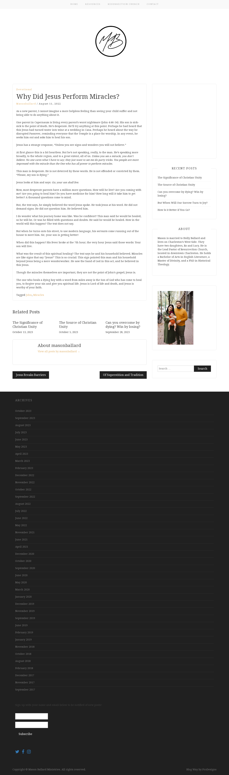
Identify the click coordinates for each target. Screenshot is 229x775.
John (29, 295)
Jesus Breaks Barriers (31, 375)
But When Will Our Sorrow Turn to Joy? (183, 202)
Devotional (24, 89)
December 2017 (24, 675)
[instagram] (29, 752)
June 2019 (21, 625)
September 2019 (25, 618)
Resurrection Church (124, 4)
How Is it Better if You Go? (174, 209)
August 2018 (23, 661)
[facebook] (24, 752)
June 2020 (21, 575)
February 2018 (24, 668)
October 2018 (23, 653)
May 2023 (21, 446)
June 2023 (21, 439)
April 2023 (21, 453)
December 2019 (24, 603)
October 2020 (23, 561)
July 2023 (21, 432)
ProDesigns (209, 769)
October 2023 (23, 410)
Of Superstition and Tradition (123, 375)
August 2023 (23, 425)
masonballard (26, 103)
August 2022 (23, 503)
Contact (153, 4)
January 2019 (23, 639)
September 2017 (25, 689)
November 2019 (25, 611)
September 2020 (25, 568)
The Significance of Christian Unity (180, 177)
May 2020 (21, 582)
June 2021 (21, 539)
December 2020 (24, 553)
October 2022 (23, 489)
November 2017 (25, 682)
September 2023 (25, 418)
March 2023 (22, 460)
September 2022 (25, 496)
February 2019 (24, 632)
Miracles (38, 295)
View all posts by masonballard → (59, 351)
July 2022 (21, 511)
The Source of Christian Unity (176, 184)
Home (74, 4)
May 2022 (21, 525)
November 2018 (25, 646)
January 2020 (23, 596)
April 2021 (21, 546)
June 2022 (21, 518)
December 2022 (24, 475)
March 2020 (22, 589)
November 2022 (25, 482)
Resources (93, 4)
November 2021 (25, 532)
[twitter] (18, 752)
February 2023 (24, 468)
